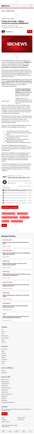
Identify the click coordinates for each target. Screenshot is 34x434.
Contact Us (4, 419)
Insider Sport (5, 392)
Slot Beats (4, 398)
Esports (3, 361)
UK (2, 329)
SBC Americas (5, 379)
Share (29, 31)
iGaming (4, 353)
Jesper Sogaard (17, 221)
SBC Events (4, 400)
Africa (3, 340)
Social (3, 363)
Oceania (4, 342)
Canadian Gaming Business (8, 402)
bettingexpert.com (12, 105)
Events (3, 370)
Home (3, 11)
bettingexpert (22, 213)
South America (5, 338)
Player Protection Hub (7, 394)
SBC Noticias (5, 386)
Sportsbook (4, 349)
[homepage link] (6, 6)
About (3, 418)
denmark (5, 221)
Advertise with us (6, 421)
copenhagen (24, 217)
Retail (3, 351)
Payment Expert (5, 383)
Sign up (5, 414)
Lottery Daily (5, 390)
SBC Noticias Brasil (6, 388)
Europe (3, 331)
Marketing (4, 355)
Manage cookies (21, 418)
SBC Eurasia (4, 396)
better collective (8, 213)
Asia (3, 334)
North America (5, 336)
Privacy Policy (20, 419)
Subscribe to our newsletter (10, 207)
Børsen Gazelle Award (10, 217)
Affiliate (3, 357)
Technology (4, 359)
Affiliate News (11, 11)
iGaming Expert (5, 381)
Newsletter (4, 372)
